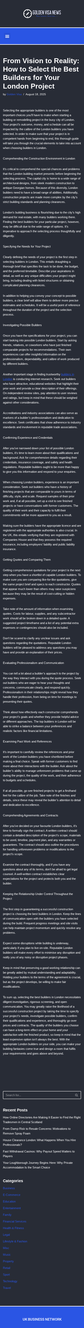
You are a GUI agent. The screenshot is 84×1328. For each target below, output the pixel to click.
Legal (6, 1234)
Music (7, 1254)
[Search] (76, 1095)
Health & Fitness (13, 1228)
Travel (7, 1287)
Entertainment (12, 1208)
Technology (10, 1281)
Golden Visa (14, 94)
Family (7, 1214)
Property (8, 1261)
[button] (7, 36)
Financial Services (14, 1221)
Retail (6, 1268)
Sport (6, 1274)
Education (9, 1201)
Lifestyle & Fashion (15, 1241)
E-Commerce (11, 1194)
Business (9, 1188)
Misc (6, 1248)
